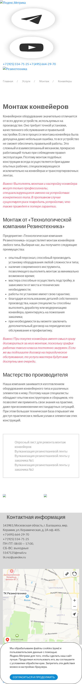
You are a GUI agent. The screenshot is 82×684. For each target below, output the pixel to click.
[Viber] (3, 18)
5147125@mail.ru (14, 552)
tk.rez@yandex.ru (14, 557)
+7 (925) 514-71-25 (16, 64)
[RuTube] (31, 47)
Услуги (26, 81)
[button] (4, 495)
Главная (8, 81)
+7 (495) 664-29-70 (43, 64)
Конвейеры (65, 81)
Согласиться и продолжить (34, 677)
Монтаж (44, 81)
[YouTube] (33, 18)
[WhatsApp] (4, 18)
